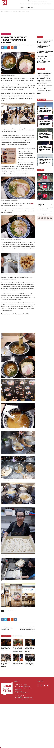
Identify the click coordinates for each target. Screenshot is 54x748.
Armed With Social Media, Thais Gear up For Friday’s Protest (29, 663)
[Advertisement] (27, 23)
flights (32, 203)
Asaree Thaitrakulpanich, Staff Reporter (11, 44)
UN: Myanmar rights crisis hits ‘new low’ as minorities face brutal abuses (44, 82)
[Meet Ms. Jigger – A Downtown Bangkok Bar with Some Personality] (30, 642)
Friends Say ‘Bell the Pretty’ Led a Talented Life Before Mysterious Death (27, 629)
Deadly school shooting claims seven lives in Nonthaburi (43, 46)
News (21, 4)
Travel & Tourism (41, 99)
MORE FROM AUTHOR (17, 636)
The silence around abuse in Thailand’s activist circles (44, 72)
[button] (51, 0)
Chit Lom (7, 610)
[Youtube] (48, 685)
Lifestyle (33, 4)
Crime (39, 4)
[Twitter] (44, 685)
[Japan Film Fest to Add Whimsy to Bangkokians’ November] (6, 657)
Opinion (22, 7)
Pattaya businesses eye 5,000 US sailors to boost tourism (44, 123)
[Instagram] (41, 685)
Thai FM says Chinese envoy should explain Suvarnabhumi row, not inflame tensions (44, 60)
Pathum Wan (12, 610)
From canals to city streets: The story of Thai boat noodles (44, 92)
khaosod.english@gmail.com (23, 692)
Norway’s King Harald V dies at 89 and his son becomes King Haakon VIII (45, 87)
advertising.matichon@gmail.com (24, 697)
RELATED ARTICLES (6, 636)
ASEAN (27, 7)
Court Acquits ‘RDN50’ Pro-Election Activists (7, 628)
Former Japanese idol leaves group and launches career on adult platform (45, 41)
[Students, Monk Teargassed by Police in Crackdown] (18, 657)
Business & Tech (46, 4)
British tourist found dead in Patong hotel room (45, 55)
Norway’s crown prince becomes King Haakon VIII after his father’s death (44, 77)
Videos (32, 7)
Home (2, 11)
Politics (27, 4)
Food (6, 11)
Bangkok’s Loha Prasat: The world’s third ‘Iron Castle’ (45, 110)
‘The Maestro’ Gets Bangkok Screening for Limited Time (5, 649)
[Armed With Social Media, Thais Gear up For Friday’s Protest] (30, 657)
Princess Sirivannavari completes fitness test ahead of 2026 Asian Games (45, 51)
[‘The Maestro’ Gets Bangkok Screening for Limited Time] (6, 642)
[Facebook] (53, 1)
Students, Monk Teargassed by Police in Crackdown (18, 663)
